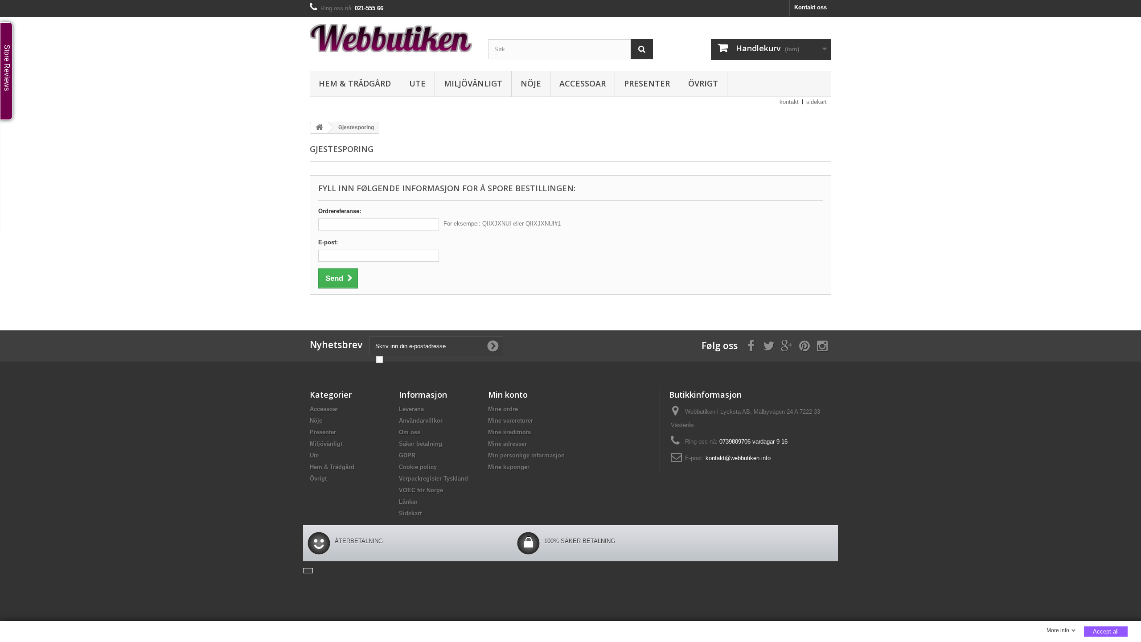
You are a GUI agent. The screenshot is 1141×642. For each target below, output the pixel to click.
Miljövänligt (473, 83)
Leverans (411, 409)
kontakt (789, 102)
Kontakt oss (810, 7)
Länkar (408, 501)
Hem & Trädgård (355, 83)
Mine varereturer (510, 420)
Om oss (409, 432)
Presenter (647, 83)
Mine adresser (507, 443)
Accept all (1106, 631)
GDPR (407, 455)
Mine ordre (503, 409)
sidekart (816, 102)
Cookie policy (418, 467)
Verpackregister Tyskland (433, 478)
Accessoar (582, 83)
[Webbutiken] (392, 38)
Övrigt (703, 83)
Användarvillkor (421, 420)
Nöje (531, 83)
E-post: (328, 242)
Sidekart (410, 513)
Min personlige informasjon (526, 455)
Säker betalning (420, 443)
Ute (417, 83)
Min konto (508, 394)
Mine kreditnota (509, 432)
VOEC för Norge (421, 490)
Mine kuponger (508, 467)
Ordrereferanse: (339, 211)
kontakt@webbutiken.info (738, 458)
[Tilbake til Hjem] (319, 127)
